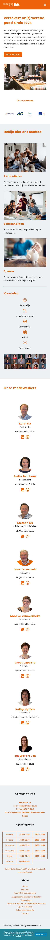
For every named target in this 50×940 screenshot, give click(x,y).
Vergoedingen (26, 900)
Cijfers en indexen (25, 906)
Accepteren (41, 934)
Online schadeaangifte (25, 910)
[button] (13, 54)
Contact (25, 913)
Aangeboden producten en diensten (26, 897)
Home (25, 886)
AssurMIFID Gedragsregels (25, 893)
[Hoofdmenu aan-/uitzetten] (45, 5)
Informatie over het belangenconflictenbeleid (26, 903)
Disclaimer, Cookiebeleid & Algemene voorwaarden (22, 925)
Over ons (25, 889)
